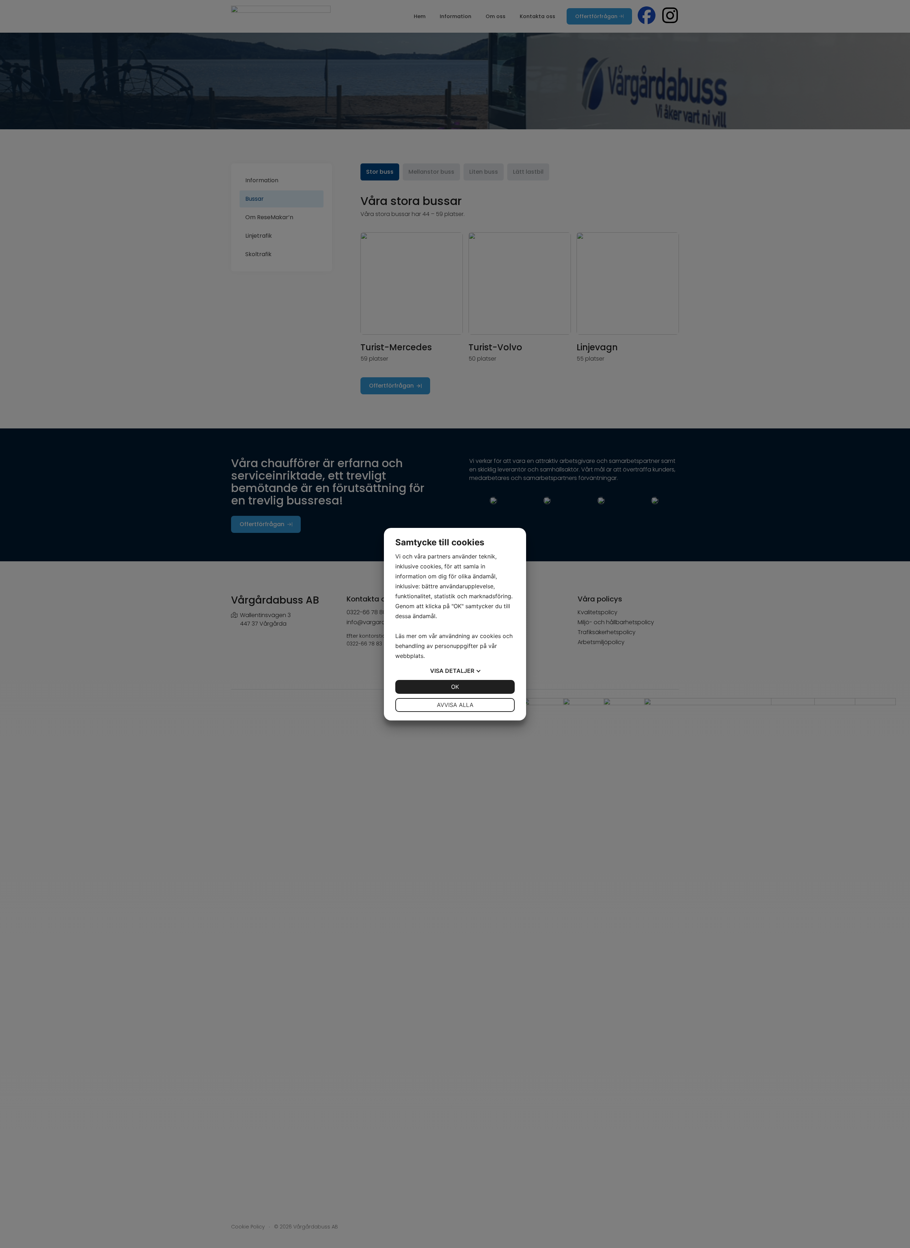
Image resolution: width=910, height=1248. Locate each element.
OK (455, 686)
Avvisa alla (455, 704)
